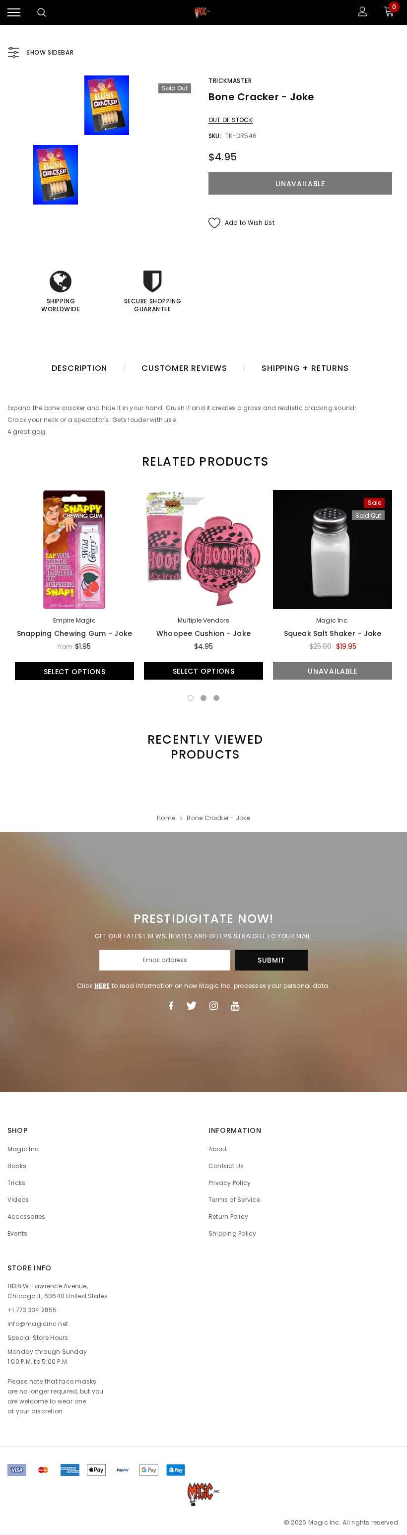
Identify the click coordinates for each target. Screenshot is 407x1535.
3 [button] (216, 698)
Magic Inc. (332, 620)
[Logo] (202, 12)
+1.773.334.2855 (32, 1310)
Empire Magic (74, 620)
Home (166, 818)
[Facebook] (170, 1005)
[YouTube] (235, 1005)
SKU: (214, 136)
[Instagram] (213, 1005)
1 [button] (191, 698)
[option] (107, 105)
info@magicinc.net (37, 1324)
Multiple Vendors (203, 620)
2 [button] (203, 698)
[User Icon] (362, 12)
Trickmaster (230, 80)
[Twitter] (191, 1005)
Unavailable (332, 671)
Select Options (75, 672)
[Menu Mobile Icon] (13, 12)
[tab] (203, 461)
